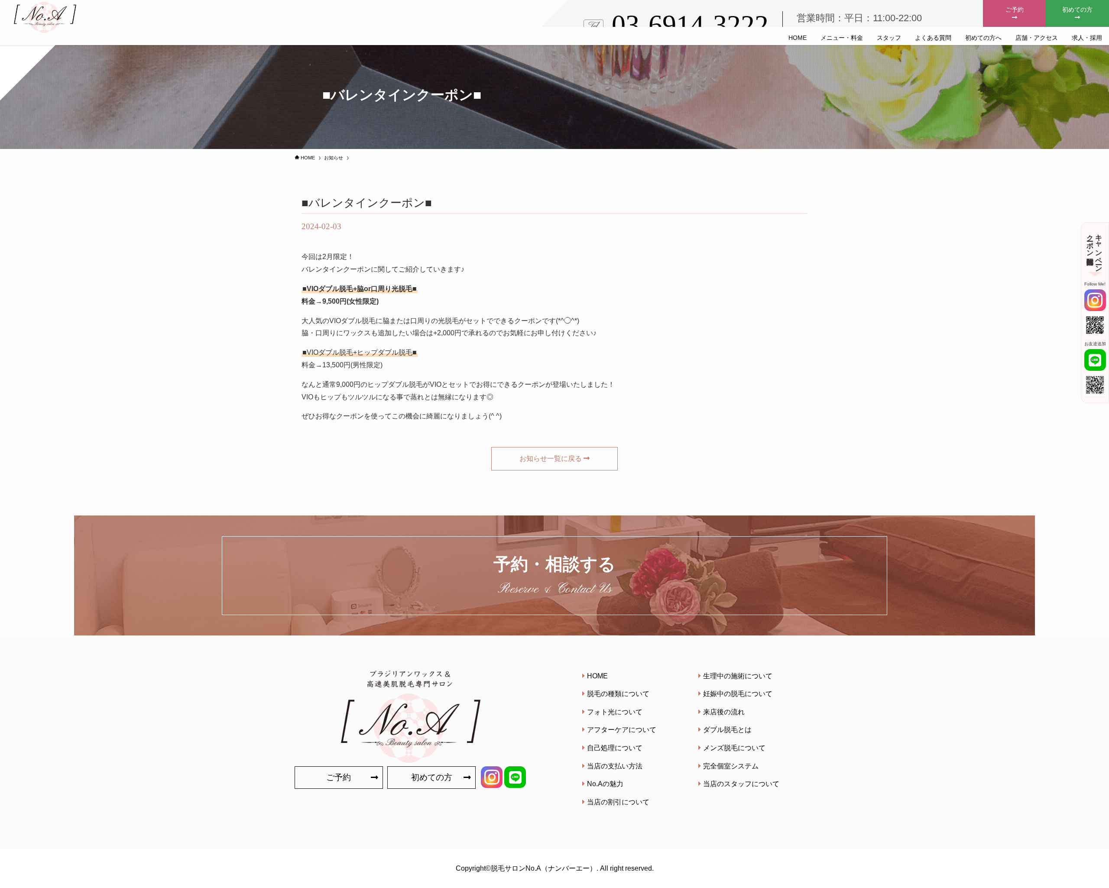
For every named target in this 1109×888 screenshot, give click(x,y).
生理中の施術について (737, 676)
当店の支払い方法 (614, 766)
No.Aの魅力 (605, 784)
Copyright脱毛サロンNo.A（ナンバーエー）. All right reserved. (555, 868)
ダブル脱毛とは (727, 729)
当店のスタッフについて (741, 784)
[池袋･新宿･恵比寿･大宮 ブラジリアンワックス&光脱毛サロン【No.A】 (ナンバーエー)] (48, 17)
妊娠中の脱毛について (737, 693)
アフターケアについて (621, 729)
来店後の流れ (724, 712)
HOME (597, 676)
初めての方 (1077, 9)
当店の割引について (618, 802)
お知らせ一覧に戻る (550, 458)
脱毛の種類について (618, 693)
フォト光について (614, 712)
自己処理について (614, 748)
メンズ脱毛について (734, 748)
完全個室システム (731, 766)
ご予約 (1014, 9)
